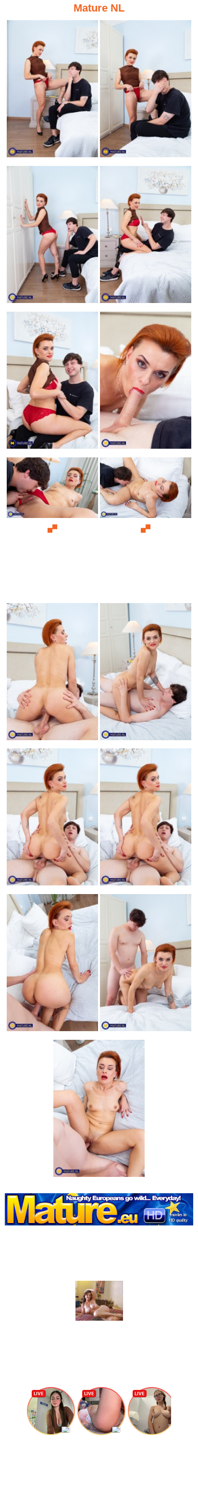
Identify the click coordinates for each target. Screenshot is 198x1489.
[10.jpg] (145, 674)
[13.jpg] (52, 965)
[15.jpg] (99, 1111)
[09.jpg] (52, 674)
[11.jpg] (52, 819)
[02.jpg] (145, 91)
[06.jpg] (145, 383)
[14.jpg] (145, 965)
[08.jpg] (145, 528)
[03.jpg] (52, 237)
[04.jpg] (145, 237)
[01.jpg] (52, 91)
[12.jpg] (145, 819)
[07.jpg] (52, 528)
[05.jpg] (52, 383)
